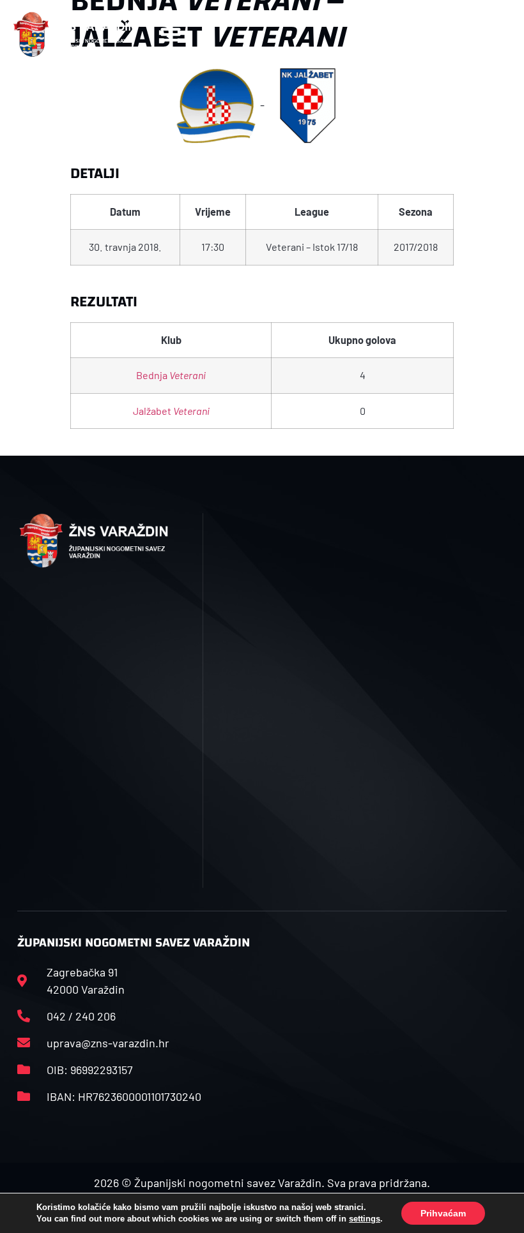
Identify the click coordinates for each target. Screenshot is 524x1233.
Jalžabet (171, 411)
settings (364, 1218)
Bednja (171, 375)
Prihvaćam (443, 1213)
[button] (170, 34)
